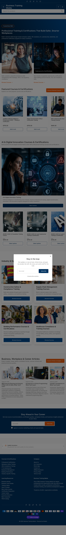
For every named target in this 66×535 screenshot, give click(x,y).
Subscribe (43, 271)
